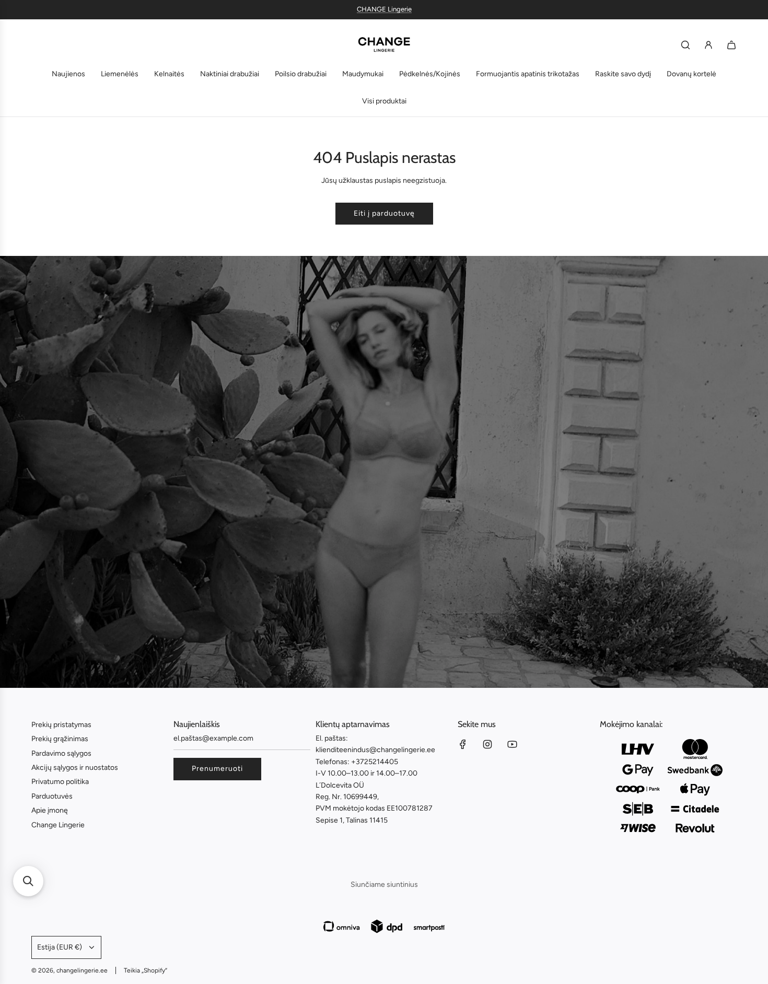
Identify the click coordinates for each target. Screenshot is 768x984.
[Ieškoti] (685, 44)
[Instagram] (487, 744)
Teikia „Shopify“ (145, 970)
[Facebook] (462, 744)
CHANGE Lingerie (384, 9)
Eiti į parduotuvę (384, 213)
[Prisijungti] (708, 44)
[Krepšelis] (731, 44)
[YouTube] (512, 744)
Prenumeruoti (217, 768)
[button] (28, 881)
